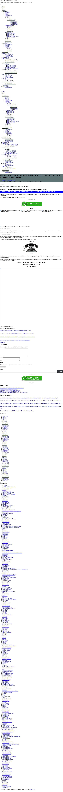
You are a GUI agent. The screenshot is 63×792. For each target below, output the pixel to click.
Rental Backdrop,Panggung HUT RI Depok (8, 389)
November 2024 (5, 437)
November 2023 (5, 450)
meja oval (4, 625)
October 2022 (5, 464)
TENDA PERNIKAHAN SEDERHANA (10, 744)
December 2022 (5, 462)
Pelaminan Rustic (5, 656)
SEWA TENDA (5, 86)
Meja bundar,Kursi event (7, 607)
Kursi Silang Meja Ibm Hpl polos (8, 568)
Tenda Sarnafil (5, 755)
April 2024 (4, 445)
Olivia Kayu (9, 30)
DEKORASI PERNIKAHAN (8, 509)
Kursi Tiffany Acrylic (11, 18)
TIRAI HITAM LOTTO (7, 777)
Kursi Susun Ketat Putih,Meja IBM (9, 574)
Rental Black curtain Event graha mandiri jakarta (51, 403)
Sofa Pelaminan (5, 703)
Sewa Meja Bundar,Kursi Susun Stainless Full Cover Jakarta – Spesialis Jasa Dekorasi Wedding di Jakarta (20, 397)
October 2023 (5, 451)
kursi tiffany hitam (6, 582)
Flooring (4, 516)
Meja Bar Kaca (8, 76)
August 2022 (5, 467)
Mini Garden (4, 641)
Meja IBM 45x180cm (11, 65)
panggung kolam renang (7, 646)
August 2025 (5, 429)
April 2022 (4, 471)
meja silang (4, 635)
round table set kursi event (7, 673)
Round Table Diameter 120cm (11, 70)
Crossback (4, 504)
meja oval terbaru (5, 627)
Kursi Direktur (8, 39)
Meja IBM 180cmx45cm (7, 614)
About (3, 7)
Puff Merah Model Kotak (7, 667)
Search (1, 369)
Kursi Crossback (5, 547)
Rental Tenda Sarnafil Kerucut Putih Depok (8, 410)
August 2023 (5, 453)
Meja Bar (4, 78)
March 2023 (4, 459)
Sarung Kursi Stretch (6, 678)
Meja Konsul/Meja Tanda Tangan (11, 68)
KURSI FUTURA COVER (7, 550)
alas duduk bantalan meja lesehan (8, 486)
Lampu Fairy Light (6, 587)
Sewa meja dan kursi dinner (7, 684)
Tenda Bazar (4, 723)
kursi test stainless (5, 578)
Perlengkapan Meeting (6, 659)
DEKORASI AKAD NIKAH (8, 505)
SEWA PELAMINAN (6, 688)
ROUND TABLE (6, 69)
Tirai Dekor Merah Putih (7, 771)
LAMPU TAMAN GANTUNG (8, 591)
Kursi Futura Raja (10, 27)
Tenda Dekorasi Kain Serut (7, 732)
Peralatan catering (5, 657)
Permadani (4, 660)
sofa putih (4, 706)
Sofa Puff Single (5, 704)
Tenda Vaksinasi (5, 762)
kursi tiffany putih (5, 583)
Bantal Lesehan (5, 496)
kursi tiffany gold (5, 581)
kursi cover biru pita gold (7, 544)
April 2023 (4, 458)
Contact (3, 10)
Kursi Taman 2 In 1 (11, 35)
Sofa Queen (7, 45)
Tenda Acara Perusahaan (7, 722)
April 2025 (4, 432)
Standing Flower (5, 715)
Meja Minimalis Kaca (9, 77)
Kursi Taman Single (11, 37)
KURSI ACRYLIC (6, 53)
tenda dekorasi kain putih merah (8, 730)
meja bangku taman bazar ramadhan (9, 599)
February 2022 (5, 473)
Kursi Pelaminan (8, 42)
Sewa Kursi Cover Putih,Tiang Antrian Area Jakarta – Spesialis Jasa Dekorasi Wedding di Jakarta (19, 400)
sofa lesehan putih (5, 701)
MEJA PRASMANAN (7, 632)
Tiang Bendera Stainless (7, 768)
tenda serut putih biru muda (7, 759)
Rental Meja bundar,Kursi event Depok (50, 397)
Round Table (5, 672)
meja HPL (4, 612)
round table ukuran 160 (7, 674)
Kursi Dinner (7, 38)
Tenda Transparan (5, 761)
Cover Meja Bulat (5, 503)
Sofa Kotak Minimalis (6, 698)
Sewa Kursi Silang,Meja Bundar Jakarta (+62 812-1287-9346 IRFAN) (13, 392)
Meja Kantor (4, 617)
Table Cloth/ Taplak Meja (7, 719)
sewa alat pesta (5, 681)
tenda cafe (4, 724)
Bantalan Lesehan (5, 497)
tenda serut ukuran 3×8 (6, 760)
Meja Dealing (5, 609)
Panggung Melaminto (6, 648)
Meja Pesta (4, 630)
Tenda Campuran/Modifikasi (8, 725)
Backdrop (4, 490)
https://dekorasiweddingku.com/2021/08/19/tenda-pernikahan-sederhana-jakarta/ (15, 330)
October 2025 (5, 427)
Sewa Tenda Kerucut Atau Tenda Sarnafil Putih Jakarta (50, 400)
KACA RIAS (5, 528)
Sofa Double (9, 49)
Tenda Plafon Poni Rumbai (7, 748)
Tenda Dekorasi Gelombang (7, 728)
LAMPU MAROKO (6, 589)
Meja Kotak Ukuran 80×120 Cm (11, 60)
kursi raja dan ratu (5, 565)
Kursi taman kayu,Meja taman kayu (9, 577)
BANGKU (4, 495)
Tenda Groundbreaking (7, 735)
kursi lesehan (5, 558)
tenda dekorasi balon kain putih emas (9, 727)
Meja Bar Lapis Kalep (9, 80)
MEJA (3, 595)
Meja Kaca (4, 616)
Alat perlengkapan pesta (7, 487)
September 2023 (5, 452)
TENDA (4, 720)
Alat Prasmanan (5, 488)
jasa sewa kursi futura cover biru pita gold (10, 527)
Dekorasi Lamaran (6, 508)
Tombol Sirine (5, 783)
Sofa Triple (9, 50)
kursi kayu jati (5, 554)
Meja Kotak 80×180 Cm (9, 62)
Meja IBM (7, 64)
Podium (3, 663)
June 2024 (4, 442)
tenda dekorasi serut (6, 733)
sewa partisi (4, 687)
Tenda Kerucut (5, 737)
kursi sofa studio (5, 571)
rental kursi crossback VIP (7, 671)
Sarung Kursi (5, 677)
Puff (3, 664)
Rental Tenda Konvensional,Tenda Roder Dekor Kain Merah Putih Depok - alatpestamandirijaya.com (19, 406)
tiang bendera (5, 766)
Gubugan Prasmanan (6, 524)
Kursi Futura (4, 549)
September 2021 (5, 479)
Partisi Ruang (5, 653)
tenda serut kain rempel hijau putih (9, 756)
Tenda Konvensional (6, 738)
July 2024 (4, 441)
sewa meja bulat (5, 683)
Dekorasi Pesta (5, 512)
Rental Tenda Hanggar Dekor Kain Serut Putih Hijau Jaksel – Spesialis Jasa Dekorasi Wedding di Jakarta (20, 403)
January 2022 (5, 474)
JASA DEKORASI (6, 525)
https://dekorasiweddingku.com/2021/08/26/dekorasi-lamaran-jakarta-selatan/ (15, 340)
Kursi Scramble (8, 41)
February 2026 (5, 422)
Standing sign (5, 717)
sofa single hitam (5, 709)
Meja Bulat (4, 601)
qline (3, 669)
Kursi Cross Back (8, 15)
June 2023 (4, 456)
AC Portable (4, 485)
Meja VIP (4, 639)
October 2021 (5, 478)
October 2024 (5, 438)
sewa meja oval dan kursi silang (8, 685)
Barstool (4, 498)
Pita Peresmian (5, 662)
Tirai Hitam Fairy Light (7, 776)
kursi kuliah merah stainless (7, 557)
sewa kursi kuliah (5, 682)
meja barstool (5, 600)
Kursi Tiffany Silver (14, 24)
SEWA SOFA (5, 43)
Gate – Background (6, 519)
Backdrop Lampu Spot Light (8, 492)
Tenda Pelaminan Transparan (8, 741)
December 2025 (5, 425)
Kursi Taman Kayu (8, 32)
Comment (2, 355)
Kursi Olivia (7, 28)
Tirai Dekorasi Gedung (6, 772)
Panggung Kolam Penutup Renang (9, 645)
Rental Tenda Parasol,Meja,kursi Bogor (26, 410)
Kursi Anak (7, 14)
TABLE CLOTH (5, 85)
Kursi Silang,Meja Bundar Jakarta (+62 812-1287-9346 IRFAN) (15, 569)
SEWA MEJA (5, 63)
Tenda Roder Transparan (7, 750)
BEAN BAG (5, 500)
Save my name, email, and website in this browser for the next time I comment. (16, 364)
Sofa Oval (7, 46)
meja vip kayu (5, 640)
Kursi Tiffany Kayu (11, 20)
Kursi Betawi (5, 543)
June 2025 (4, 430)
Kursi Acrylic (7, 16)
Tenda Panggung (5, 739)
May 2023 (4, 457)
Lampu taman (5, 590)
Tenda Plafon (5, 746)
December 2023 (5, 449)
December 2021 (5, 476)
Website (1, 362)
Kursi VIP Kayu (5, 585)
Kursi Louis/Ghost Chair (7, 559)
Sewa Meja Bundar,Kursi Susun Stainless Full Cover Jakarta (12, 388)
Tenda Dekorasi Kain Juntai (7, 729)
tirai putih (4, 780)
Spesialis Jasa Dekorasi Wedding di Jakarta (8, 0)
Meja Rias (4, 634)
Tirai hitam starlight (6, 778)
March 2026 (4, 421)
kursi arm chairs (5, 540)
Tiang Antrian (5, 765)
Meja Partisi (4, 629)
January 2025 (5, 435)
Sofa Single (9, 48)
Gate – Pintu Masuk (6, 520)
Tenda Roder (5, 749)
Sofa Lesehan (5, 699)
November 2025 (5, 426)
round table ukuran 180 (7, 675)
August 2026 (5, 416)
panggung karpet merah (7, 644)
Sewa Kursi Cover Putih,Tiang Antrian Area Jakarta (10, 390)
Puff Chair (4, 665)
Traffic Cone (4, 785)
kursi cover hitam (5, 545)
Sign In (3, 694)
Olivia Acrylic (10, 31)
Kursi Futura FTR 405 (9, 25)
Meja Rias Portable (8, 83)
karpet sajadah (5, 533)
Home (3, 6)
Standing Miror (5, 716)
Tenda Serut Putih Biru (6, 758)
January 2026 (5, 424)
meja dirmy (4, 611)
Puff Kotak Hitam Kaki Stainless (8, 666)
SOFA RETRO (5, 707)
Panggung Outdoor (6, 650)
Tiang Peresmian (5, 769)
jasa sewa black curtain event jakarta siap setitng (11, 526)
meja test (4, 637)
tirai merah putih (5, 779)
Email (1, 360)
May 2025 (4, 431)
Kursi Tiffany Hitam (14, 23)
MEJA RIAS (5, 81)
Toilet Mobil (4, 781)
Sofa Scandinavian (8, 44)
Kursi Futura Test (10, 26)
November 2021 (5, 477)
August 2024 (5, 440)
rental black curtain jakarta (7, 670)
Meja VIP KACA (5, 74)
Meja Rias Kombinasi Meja (10, 84)
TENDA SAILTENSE (6, 753)
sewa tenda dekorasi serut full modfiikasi (10, 691)
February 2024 (5, 447)
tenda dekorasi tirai (6, 734)
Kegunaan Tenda (8, 87)
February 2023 (5, 460)
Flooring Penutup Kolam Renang (8, 518)
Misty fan (4, 642)
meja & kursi (4, 596)
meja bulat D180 (5, 603)
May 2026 (4, 419)
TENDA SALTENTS (6, 754)
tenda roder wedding (6, 751)
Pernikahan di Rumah (6, 661)
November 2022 (5, 463)
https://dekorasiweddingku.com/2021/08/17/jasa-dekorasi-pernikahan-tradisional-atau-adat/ (17, 336)
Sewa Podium (5, 52)
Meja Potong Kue (5, 631)
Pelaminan (4, 655)
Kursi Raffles (5, 564)
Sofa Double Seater (6, 696)
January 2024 (5, 448)
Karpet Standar (5, 534)
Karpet (3, 529)
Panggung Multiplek (6, 649)
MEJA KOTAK (5, 58)
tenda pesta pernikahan (6, 745)
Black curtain (5, 501)
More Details (2, 342)
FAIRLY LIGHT (5, 514)
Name (1, 358)
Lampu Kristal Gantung (7, 588)
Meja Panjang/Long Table (10, 67)
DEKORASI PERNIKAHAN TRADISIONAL (11, 511)
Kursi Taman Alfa (10, 34)
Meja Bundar (5, 604)
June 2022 (4, 469)
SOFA (3, 695)
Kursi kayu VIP (5, 555)
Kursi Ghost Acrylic (9, 55)
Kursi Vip (7, 13)
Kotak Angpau (5, 535)
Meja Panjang (5, 628)
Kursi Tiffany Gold (13, 22)
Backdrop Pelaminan (6, 493)
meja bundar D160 (6, 606)
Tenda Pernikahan (5, 743)
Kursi (3, 536)
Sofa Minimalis (8, 47)
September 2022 (5, 466)
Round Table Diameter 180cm (11, 73)
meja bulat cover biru (6, 602)
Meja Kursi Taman (6, 620)
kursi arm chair (5, 539)
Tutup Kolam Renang (6, 786)
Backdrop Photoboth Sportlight (8, 494)
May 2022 (4, 470)
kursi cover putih (5, 546)
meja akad (4, 597)
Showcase (4, 693)
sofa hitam (4, 697)
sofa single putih (5, 711)
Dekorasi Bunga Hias (6, 506)
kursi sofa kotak (5, 570)
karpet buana (4, 530)
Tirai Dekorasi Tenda (6, 774)
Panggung (4, 643)
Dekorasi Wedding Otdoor (7, 513)
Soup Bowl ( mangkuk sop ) (7, 713)
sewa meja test (5, 686)
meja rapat (4, 633)
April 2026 (4, 420)
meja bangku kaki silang (7, 598)
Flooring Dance (5, 517)
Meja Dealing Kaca (8, 75)
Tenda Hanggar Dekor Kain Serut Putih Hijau (11, 736)
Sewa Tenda (4, 690)
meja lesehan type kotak (7, 623)
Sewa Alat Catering (6, 680)
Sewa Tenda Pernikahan (7, 692)
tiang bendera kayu (6, 767)
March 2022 (4, 472)
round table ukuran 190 (7, 676)
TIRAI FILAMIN (5, 775)
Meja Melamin (5, 624)
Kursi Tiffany (7, 17)
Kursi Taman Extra (11, 33)
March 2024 (4, 446)
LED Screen (4, 592)
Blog (3, 9)
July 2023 (4, 455)
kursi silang (4, 567)
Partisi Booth (5, 651)
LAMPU (4, 586)
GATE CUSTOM (5, 522)
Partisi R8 (4, 652)
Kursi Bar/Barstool (6, 541)
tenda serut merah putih (7, 757)
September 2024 (5, 439)
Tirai (3, 770)
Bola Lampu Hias (5, 502)
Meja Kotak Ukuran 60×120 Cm (11, 59)
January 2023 (5, 461)
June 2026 (4, 418)
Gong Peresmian (5, 523)
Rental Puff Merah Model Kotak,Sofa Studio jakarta (10, 391)
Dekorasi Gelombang (6, 507)
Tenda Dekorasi (5, 726)
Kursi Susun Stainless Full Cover (8, 575)
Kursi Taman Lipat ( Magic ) (13, 36)
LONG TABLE (5, 593)
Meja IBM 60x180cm (11, 66)
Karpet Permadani (5, 532)
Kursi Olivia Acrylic (9, 56)
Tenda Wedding (5, 764)
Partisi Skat (4, 654)
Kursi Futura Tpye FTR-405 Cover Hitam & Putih (12, 553)
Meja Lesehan (5, 621)
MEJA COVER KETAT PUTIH (8, 608)
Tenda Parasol (5, 740)
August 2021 (5, 480)
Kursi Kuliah (7, 12)
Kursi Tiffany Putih (13, 21)
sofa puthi (4, 705)
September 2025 (5, 428)
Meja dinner (4, 610)
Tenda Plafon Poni (6, 747)
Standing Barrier (5, 714)
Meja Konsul (5, 618)
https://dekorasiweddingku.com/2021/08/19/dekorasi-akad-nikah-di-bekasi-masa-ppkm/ (17, 333)
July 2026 (4, 417)
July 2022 (4, 468)
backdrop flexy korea (6, 491)
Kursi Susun (4, 572)
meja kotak (4, 619)
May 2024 (4, 443)
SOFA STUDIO (5, 712)
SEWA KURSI (5, 11)
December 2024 (5, 436)
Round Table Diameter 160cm (11, 71)
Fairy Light (4, 515)
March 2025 (4, 434)
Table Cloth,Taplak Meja (7, 718)
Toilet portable (5, 782)
